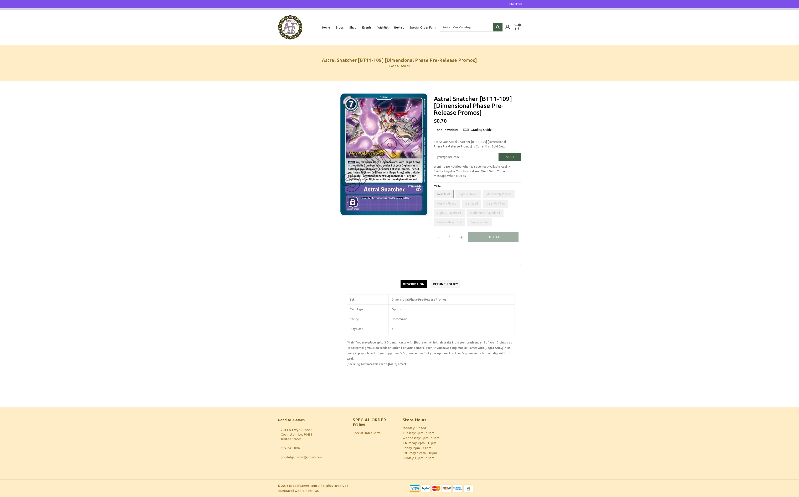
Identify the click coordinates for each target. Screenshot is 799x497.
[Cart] (517, 27)
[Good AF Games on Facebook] (272, 4)
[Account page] (508, 27)
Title (437, 186)
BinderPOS (310, 490)
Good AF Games (399, 66)
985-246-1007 (290, 448)
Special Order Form (367, 433)
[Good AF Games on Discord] (280, 4)
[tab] (414, 284)
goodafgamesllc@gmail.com (301, 457)
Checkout (515, 4)
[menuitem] (326, 27)
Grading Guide (481, 129)
